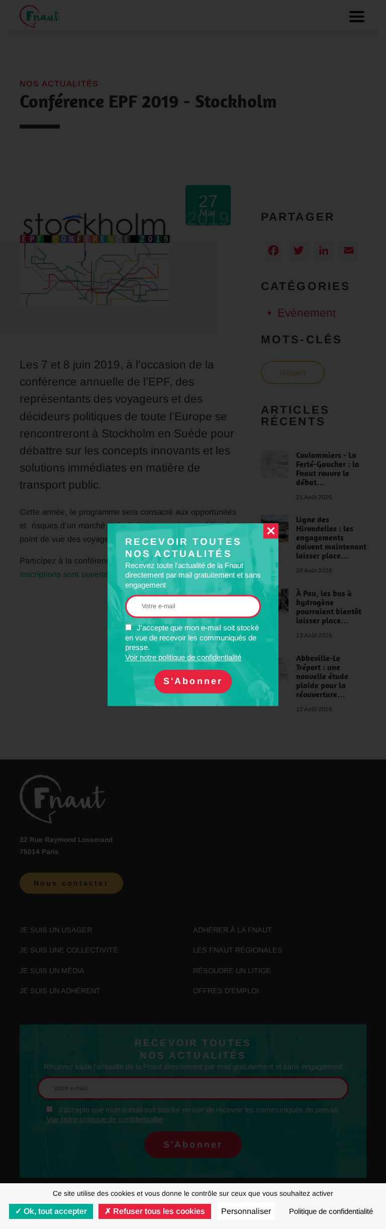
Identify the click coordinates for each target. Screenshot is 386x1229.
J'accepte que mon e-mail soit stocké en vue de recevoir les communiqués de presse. (192, 643)
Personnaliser (246, 1211)
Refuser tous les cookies (158, 1211)
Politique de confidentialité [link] (331, 1211)
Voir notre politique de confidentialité (183, 657)
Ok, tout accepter (54, 1211)
